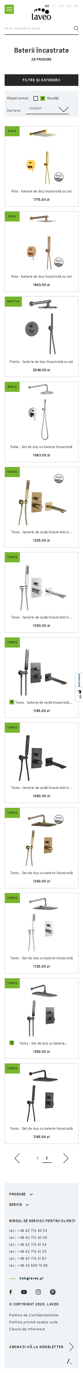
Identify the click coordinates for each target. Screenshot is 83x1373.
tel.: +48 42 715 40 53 (28, 1231)
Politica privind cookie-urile (33, 1322)
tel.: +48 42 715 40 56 (28, 1238)
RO (47, 6)
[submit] (76, 28)
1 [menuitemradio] (38, 1158)
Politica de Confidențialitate (34, 1315)
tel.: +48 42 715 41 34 (28, 1245)
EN (61, 6)
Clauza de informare (27, 1329)
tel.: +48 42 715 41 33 (28, 1252)
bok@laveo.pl (32, 1278)
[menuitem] (18, 1158)
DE (76, 6)
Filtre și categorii (41, 80)
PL (54, 6)
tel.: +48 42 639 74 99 (28, 1266)
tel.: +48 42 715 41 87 (27, 1259)
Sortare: (14, 111)
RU (69, 6)
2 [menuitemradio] (47, 1158)
